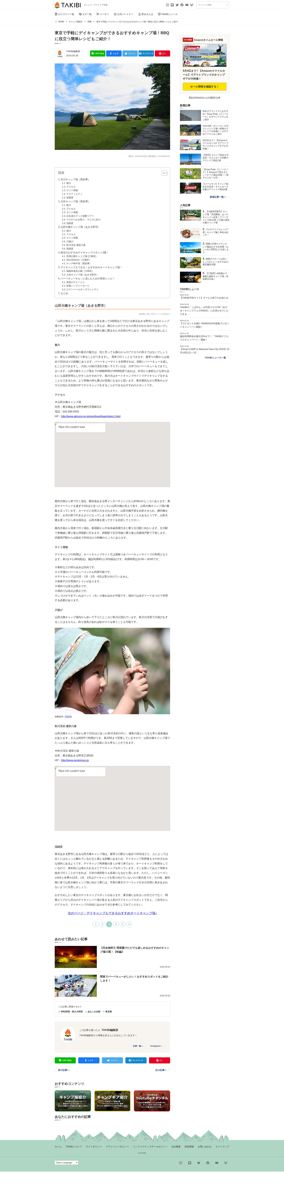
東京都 (108, 1011)
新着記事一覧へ (218, 197)
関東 (90, 22)
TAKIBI (61, 22)
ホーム (58, 1146)
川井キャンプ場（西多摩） (75, 201)
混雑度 (69, 197)
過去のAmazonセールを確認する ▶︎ (204, 97)
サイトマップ (222, 1146)
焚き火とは (147, 14)
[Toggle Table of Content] (163, 173)
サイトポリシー (94, 1146)
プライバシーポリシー (117, 1146)
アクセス (71, 187)
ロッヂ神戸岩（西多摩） (79, 263)
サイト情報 (72, 190)
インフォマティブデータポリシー (150, 1146)
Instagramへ (156, 1046)
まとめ (64, 293)
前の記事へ (64, 1070)
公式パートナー (125, 14)
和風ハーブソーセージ (77, 286)
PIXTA (68, 716)
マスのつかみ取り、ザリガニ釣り (83, 219)
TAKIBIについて (74, 1146)
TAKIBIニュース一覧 (215, 357)
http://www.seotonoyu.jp (75, 760)
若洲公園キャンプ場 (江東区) (81, 256)
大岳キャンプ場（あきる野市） (82, 274)
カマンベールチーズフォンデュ (82, 289)
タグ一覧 (87, 14)
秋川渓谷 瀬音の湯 (75, 245)
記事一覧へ (138, 1046)
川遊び (69, 241)
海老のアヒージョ (75, 282)
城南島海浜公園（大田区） (80, 271)
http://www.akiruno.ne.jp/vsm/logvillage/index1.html (90, 416)
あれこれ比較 (94, 1011)
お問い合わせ (205, 1146)
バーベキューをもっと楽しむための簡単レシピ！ (88, 278)
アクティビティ (74, 194)
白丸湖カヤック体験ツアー (80, 216)
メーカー (104, 14)
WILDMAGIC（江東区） (78, 260)
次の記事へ (161, 1070)
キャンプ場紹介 (76, 22)
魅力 (68, 183)
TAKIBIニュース (169, 14)
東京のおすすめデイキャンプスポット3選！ (85, 252)
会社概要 (176, 1146)
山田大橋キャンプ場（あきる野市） (80, 226)
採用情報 (189, 1146)
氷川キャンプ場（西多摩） (75, 179)
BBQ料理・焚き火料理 (72, 1011)
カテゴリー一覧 (66, 14)
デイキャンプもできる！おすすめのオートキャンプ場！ (91, 267)
